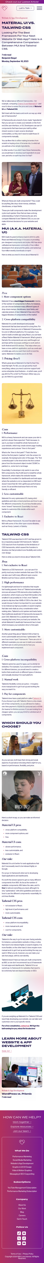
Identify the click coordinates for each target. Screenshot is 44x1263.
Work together (22, 1122)
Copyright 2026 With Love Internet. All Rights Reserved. (22, 1257)
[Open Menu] (39, 8)
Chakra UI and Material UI (27, 104)
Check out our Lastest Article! (22, 2)
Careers (22, 1215)
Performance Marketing (22, 1156)
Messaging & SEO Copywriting (22, 1174)
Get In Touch (22, 1219)
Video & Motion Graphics (22, 1170)
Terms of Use (16, 1254)
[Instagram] (24, 1233)
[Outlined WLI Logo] (22, 1142)
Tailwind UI (37, 698)
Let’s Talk (25, 8)
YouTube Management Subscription (22, 1188)
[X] (19, 1238)
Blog (22, 1212)
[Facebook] (24, 1238)
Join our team (22, 1131)
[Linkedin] (19, 1243)
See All (7, 1051)
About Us (22, 1205)
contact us (25, 1026)
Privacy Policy (28, 1254)
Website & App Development (15, 18)
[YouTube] (24, 1243)
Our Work (22, 1208)
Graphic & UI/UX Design (22, 1167)
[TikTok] (19, 1233)
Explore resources (22, 1126)
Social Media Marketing (22, 1160)
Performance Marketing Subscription (22, 1191)
